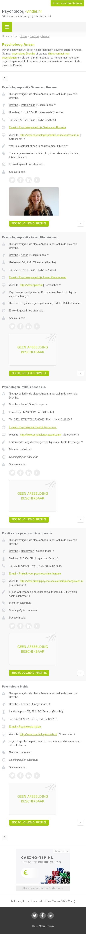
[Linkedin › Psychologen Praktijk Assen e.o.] (28, 473)
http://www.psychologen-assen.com (40, 434)
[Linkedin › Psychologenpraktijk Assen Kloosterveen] (28, 326)
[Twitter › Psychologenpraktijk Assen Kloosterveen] (12, 326)
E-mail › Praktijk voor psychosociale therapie (35, 573)
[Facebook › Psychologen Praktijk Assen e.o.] (20, 473)
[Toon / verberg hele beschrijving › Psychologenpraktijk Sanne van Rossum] (46, 146)
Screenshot (17, 138)
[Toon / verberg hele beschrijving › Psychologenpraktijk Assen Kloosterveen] (46, 294)
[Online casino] (43, 850)
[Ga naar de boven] (80, 224)
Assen (24, 254)
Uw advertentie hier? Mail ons (43, 888)
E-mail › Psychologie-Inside (25, 726)
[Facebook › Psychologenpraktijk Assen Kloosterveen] (20, 326)
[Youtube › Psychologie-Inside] (37, 775)
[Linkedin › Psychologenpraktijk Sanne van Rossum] (28, 180)
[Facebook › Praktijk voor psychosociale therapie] (20, 626)
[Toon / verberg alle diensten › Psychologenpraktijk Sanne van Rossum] (46, 155)
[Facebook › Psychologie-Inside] (20, 775)
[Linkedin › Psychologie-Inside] (28, 775)
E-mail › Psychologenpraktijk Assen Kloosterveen (37, 277)
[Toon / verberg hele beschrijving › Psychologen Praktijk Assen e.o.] (46, 442)
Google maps (46, 104)
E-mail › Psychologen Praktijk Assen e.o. (33, 427)
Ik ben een (67, 3)
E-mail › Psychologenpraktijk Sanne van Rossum (37, 127)
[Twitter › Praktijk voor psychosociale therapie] (12, 626)
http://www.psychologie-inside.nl (38, 734)
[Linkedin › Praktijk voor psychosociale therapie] (28, 626)
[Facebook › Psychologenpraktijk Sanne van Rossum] (20, 180)
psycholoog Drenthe (23, 53)
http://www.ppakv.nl (31, 285)
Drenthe (13, 104)
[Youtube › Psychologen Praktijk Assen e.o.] (37, 473)
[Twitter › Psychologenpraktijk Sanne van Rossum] (12, 180)
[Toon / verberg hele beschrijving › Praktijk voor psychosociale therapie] (46, 594)
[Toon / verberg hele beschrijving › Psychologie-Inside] (46, 743)
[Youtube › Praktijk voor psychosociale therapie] (37, 626)
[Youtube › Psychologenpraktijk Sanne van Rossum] (37, 180)
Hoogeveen (27, 550)
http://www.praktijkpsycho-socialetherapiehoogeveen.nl (51, 581)
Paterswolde (28, 104)
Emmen (25, 704)
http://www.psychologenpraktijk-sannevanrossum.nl (49, 135)
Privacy (50, 926)
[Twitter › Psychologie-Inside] (12, 775)
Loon (24, 404)
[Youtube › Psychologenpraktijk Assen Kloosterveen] (37, 326)
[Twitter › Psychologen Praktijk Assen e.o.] (12, 473)
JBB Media (39, 926)
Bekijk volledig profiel (29, 223)
